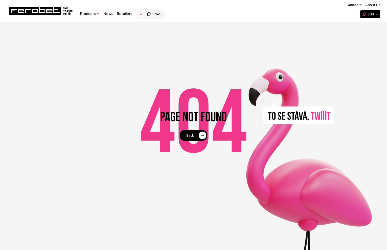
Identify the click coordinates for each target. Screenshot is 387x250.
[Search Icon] (151, 14)
